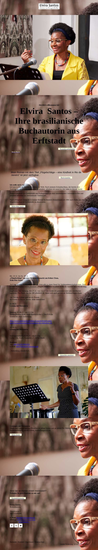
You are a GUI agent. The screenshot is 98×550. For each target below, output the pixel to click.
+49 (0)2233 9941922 (21, 344)
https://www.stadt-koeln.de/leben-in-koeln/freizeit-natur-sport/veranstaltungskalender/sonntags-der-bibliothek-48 (31, 322)
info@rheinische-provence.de (27, 346)
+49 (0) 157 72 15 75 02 (26, 520)
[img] (49, 6)
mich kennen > (24, 522)
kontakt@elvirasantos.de (25, 518)
